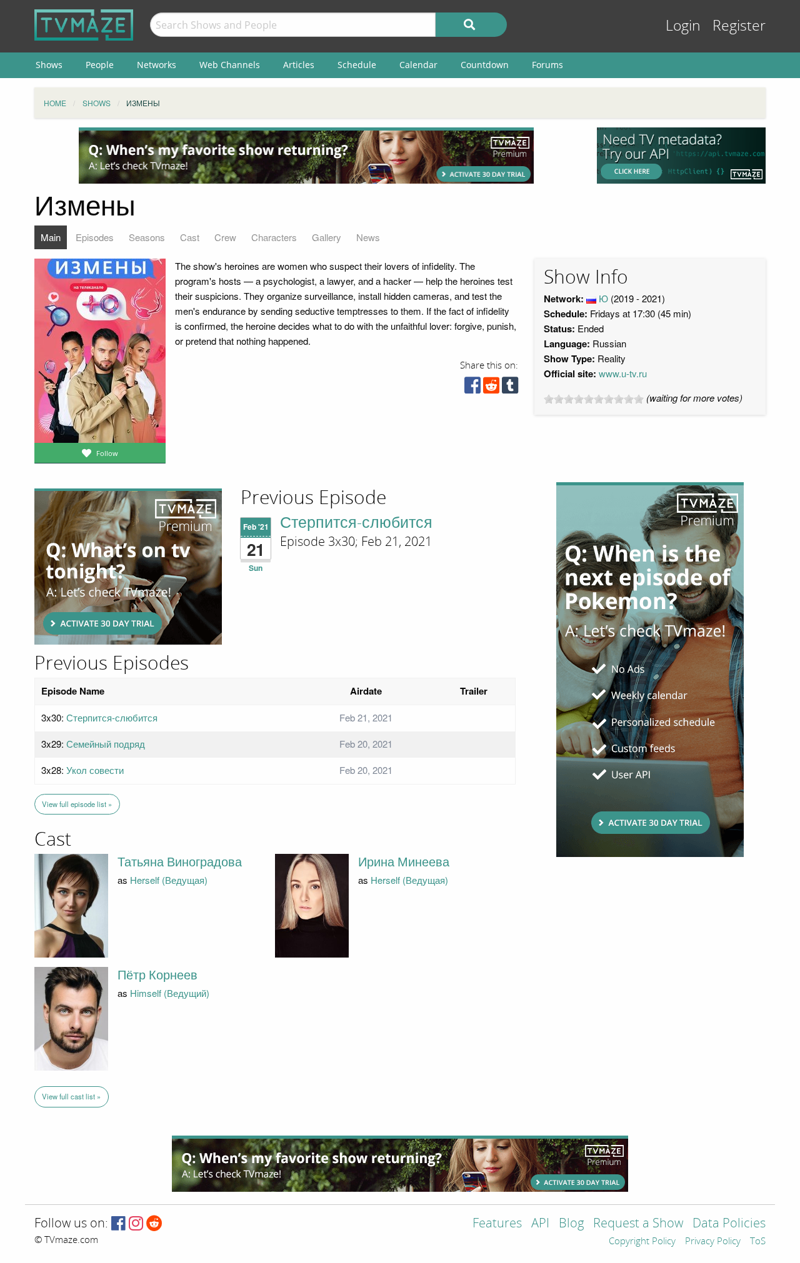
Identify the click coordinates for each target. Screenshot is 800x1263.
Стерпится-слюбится (356, 522)
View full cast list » (71, 1096)
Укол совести (95, 769)
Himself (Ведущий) (169, 992)
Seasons (147, 237)
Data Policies (729, 1224)
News (368, 237)
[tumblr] (510, 388)
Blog (571, 1224)
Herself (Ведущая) (169, 879)
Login (683, 25)
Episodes (95, 237)
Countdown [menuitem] (485, 65)
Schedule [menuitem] (357, 65)
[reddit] (491, 388)
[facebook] (472, 388)
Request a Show (638, 1224)
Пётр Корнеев (158, 975)
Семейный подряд (105, 743)
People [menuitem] (100, 65)
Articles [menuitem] (298, 65)
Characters (274, 237)
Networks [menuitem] (156, 65)
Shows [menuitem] (49, 65)
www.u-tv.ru (623, 373)
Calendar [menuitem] (418, 65)
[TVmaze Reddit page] (154, 1224)
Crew (225, 237)
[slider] (594, 399)
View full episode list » (77, 804)
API (540, 1224)
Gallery (326, 237)
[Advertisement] (306, 155)
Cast (189, 237)
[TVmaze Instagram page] (136, 1224)
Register (739, 25)
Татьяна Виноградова (180, 861)
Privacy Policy (713, 1242)
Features (497, 1224)
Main (51, 237)
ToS (758, 1242)
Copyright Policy (642, 1242)
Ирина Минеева (403, 861)
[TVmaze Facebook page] (118, 1224)
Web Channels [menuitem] (229, 65)
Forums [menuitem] (547, 65)
